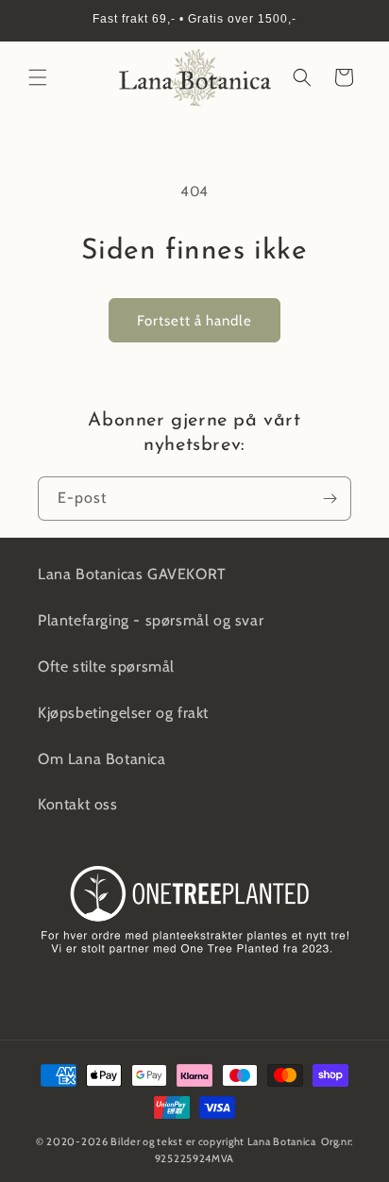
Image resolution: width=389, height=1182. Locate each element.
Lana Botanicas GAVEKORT (132, 574)
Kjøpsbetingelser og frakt (123, 713)
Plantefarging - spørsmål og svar (150, 620)
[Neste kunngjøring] (354, 21)
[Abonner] (329, 498)
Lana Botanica (281, 1141)
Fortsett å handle (194, 320)
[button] (38, 77)
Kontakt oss (78, 804)
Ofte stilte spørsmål (106, 666)
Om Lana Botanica (102, 759)
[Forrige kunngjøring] (35, 21)
